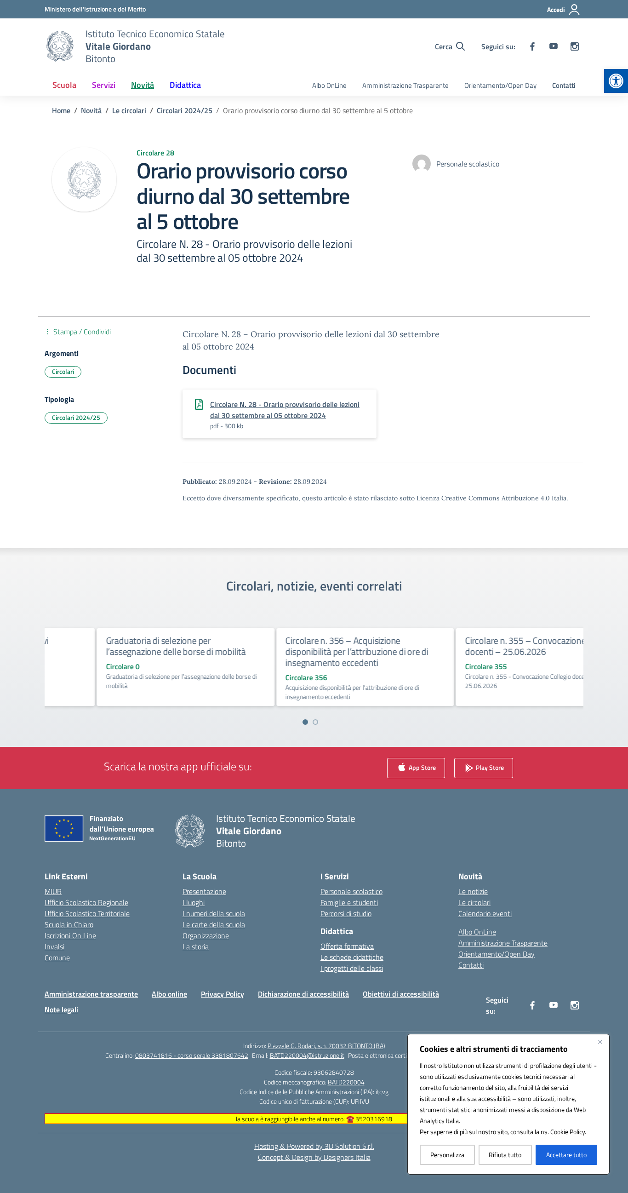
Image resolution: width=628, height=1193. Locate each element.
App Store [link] (421, 767)
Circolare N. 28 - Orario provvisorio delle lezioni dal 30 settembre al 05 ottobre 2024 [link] (285, 410)
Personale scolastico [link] (351, 891)
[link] (616, 81)
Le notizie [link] (473, 891)
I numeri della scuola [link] (214, 913)
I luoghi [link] (194, 902)
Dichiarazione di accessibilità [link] (303, 993)
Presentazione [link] (204, 891)
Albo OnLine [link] (329, 85)
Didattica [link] (185, 85)
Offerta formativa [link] (347, 946)
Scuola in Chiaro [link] (69, 924)
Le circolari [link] (474, 902)
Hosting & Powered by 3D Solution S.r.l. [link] (314, 1146)
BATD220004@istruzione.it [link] (307, 1055)
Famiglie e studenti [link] (349, 902)
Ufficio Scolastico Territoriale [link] (87, 913)
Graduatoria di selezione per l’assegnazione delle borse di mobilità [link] (130, 646)
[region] (508, 1104)
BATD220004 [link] (346, 1082)
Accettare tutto (566, 1154)
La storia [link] (196, 946)
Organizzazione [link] (206, 935)
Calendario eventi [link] (485, 913)
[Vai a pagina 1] (305, 722)
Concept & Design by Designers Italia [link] (314, 1157)
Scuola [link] (64, 85)
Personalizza (447, 1154)
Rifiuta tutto (505, 1154)
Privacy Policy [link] (222, 993)
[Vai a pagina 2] (315, 722)
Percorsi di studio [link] (345, 913)
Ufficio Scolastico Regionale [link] (86, 902)
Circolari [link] (63, 371)
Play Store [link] (489, 767)
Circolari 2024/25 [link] (76, 417)
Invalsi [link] (54, 946)
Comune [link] (57, 957)
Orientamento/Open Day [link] (500, 85)
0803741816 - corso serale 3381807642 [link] (191, 1055)
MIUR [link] (53, 891)
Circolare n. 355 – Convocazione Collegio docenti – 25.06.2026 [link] (496, 646)
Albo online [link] (169, 993)
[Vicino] (599, 1041)
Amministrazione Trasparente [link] (405, 85)
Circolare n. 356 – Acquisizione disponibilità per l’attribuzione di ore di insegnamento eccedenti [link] (311, 651)
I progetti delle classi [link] (351, 968)
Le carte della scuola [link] (214, 924)
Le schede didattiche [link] (351, 957)
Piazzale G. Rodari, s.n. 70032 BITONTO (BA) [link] (326, 1045)
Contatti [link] (564, 85)
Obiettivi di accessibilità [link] (401, 993)
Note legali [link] (61, 1009)
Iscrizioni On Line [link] (70, 935)
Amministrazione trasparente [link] (91, 993)
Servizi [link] (103, 85)
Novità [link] (142, 85)
